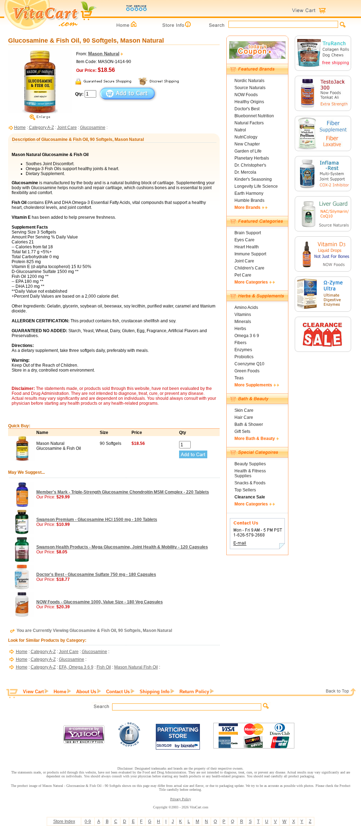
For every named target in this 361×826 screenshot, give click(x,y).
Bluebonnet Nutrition (254, 115)
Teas (239, 377)
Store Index (64, 821)
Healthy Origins (249, 101)
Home (20, 127)
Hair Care (243, 417)
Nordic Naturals (249, 80)
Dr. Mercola (245, 172)
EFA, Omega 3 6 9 (76, 667)
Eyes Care (244, 239)
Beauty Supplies (250, 463)
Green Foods (246, 370)
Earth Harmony (248, 193)
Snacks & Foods (249, 482)
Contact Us (118, 691)
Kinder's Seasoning (253, 179)
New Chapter (247, 144)
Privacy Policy (180, 799)
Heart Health (246, 246)
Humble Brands (249, 200)
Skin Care (243, 410)
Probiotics (243, 356)
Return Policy (194, 691)
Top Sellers (245, 489)
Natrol (240, 130)
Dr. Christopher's (250, 165)
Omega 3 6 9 (246, 335)
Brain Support (247, 232)
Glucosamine (92, 127)
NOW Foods (246, 94)
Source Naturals (249, 87)
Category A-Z (41, 127)
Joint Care (67, 127)
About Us (86, 691)
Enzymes (243, 349)
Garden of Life (248, 151)
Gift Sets (242, 431)
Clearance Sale (249, 497)
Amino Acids (246, 307)
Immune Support (250, 253)
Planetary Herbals (251, 158)
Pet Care (242, 275)
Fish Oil (104, 667)
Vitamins (242, 314)
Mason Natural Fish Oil (136, 667)
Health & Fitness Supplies (250, 473)
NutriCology (245, 137)
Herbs (240, 328)
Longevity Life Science (256, 186)
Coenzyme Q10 (249, 363)
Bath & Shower (248, 424)
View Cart (33, 691)
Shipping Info (155, 691)
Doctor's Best (246, 108)
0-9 (88, 821)
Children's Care (249, 268)
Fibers (240, 342)
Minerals (242, 321)
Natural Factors (249, 122)
